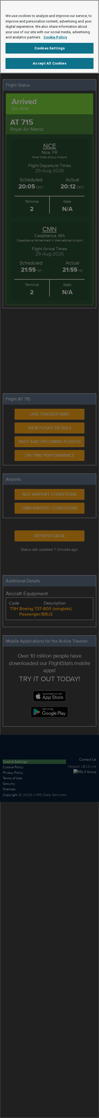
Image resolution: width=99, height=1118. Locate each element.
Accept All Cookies (49, 63)
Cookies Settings (49, 48)
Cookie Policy (55, 37)
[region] (49, 36)
